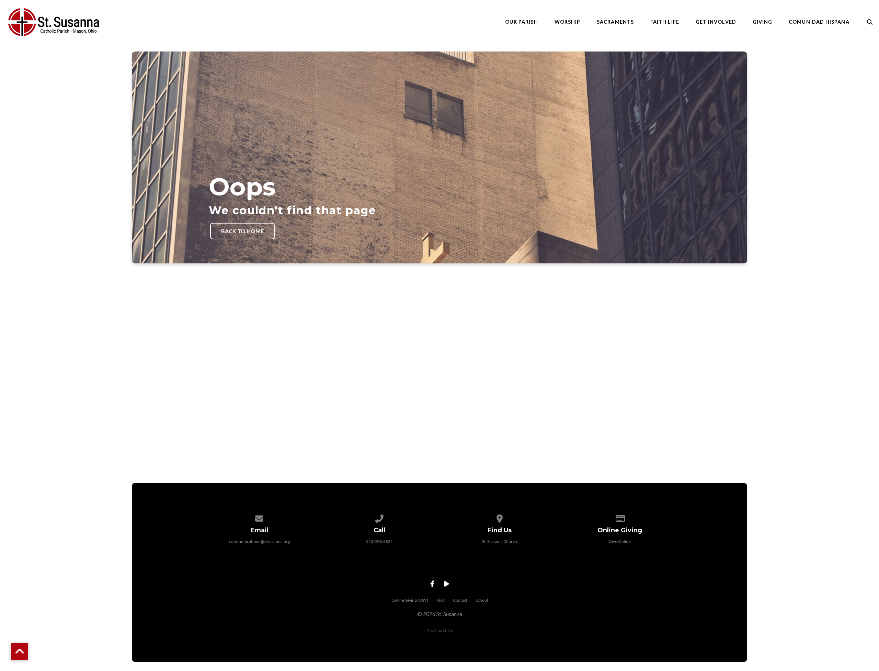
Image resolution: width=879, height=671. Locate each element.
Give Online (620, 541)
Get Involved (716, 22)
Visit (440, 600)
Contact (460, 600)
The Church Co (439, 630)
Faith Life (664, 22)
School (482, 600)
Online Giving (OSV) (409, 600)
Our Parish (521, 22)
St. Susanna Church (499, 541)
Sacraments (615, 22)
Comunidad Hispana (819, 22)
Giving (762, 22)
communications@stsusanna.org (259, 541)
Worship (568, 22)
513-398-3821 (379, 541)
